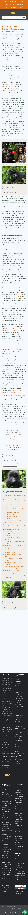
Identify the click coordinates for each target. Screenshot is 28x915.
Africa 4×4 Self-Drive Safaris (20, 754)
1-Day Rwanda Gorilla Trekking (7, 848)
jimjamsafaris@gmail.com (16, 7)
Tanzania (18, 700)
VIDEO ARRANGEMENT (11, 465)
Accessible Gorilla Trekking (20, 727)
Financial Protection (18, 866)
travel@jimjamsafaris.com (10, 756)
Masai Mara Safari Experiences (19, 805)
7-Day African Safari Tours (19, 721)
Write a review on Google (20, 879)
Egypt (17, 686)
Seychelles (18, 696)
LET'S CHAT (8, 187)
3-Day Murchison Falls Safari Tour (7, 798)
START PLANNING (9, 192)
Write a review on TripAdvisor (20, 874)
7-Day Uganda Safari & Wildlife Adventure (7, 826)
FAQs (16, 869)
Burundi (17, 684)
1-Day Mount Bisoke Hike (6, 853)
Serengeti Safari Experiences (20, 799)
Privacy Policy (19, 863)
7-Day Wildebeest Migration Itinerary (18, 827)
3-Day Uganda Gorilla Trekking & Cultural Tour (7, 803)
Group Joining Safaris (19, 750)
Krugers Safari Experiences (19, 795)
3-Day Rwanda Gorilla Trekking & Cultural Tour (7, 864)
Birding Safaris (19, 743)
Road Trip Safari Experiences (20, 810)
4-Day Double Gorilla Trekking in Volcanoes (7, 870)
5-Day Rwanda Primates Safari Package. (7, 877)
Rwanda (19, 296)
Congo (17, 679)
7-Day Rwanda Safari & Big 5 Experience (6, 883)
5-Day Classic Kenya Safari (19, 820)
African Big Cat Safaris (20, 847)
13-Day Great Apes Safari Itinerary (6, 889)
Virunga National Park (9, 90)
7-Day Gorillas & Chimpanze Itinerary (7, 832)
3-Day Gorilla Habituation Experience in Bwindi (6, 810)
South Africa (19, 698)
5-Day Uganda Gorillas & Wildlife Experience (6, 819)
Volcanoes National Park (9, 86)
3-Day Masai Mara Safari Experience (19, 815)
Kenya (17, 688)
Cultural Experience (18, 739)
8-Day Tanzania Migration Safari (20, 833)
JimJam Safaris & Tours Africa (19, 906)
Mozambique (19, 692)
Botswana (18, 681)
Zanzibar (18, 704)
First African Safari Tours (19, 716)
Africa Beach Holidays (19, 843)
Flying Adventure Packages (18, 764)
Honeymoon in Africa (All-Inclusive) (19, 790)
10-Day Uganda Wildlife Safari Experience (7, 839)
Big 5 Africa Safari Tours (18, 758)
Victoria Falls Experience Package (19, 838)
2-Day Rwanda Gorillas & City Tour (6, 858)
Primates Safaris (20, 724)
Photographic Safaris (19, 746)
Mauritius (18, 690)
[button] (25, 912)
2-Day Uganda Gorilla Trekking (7, 794)
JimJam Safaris (9, 908)
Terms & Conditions (18, 860)
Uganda (17, 702)
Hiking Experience (18, 731)
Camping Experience (18, 735)
